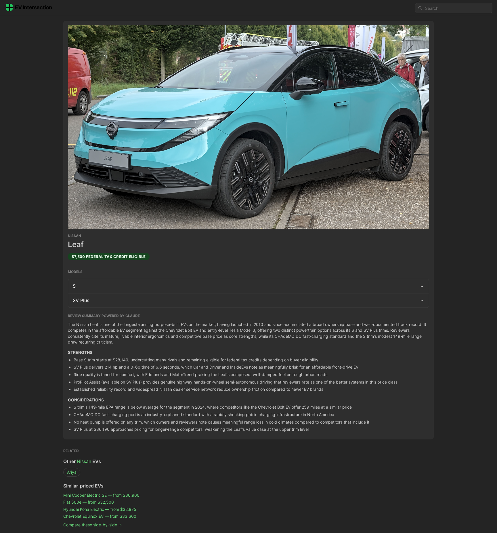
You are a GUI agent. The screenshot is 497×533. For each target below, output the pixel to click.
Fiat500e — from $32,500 (88, 502)
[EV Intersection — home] (33, 8)
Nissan (84, 461)
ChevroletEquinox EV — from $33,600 (99, 516)
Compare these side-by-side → (92, 524)
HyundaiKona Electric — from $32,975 (99, 509)
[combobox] (453, 8)
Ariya (72, 472)
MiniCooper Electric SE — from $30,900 (101, 495)
